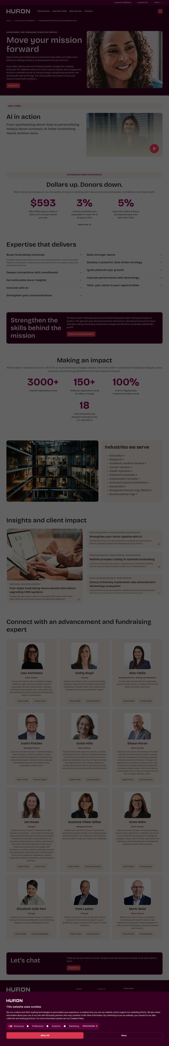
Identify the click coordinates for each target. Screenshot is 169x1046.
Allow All (45, 1035)
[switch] (16, 1026)
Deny (124, 1035)
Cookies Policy (77, 1018)
